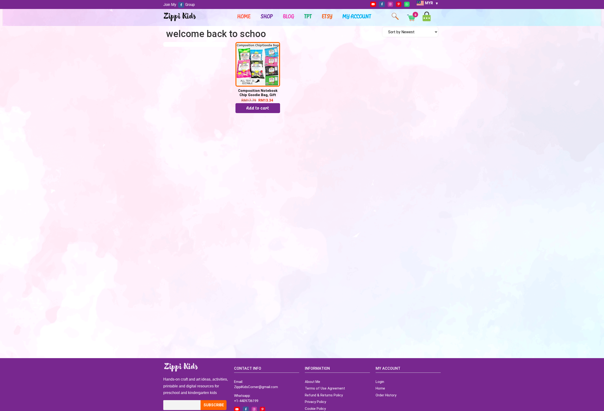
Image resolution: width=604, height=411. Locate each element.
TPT (308, 16)
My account (357, 16)
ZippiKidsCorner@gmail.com (256, 387)
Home (244, 16)
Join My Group (179, 4)
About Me (312, 382)
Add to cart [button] (258, 108)
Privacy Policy (315, 402)
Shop (267, 16)
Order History (386, 395)
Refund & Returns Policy (324, 395)
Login (380, 382)
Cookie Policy (315, 409)
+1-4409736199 (246, 401)
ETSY (327, 16)
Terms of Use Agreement (325, 388)
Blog (288, 16)
